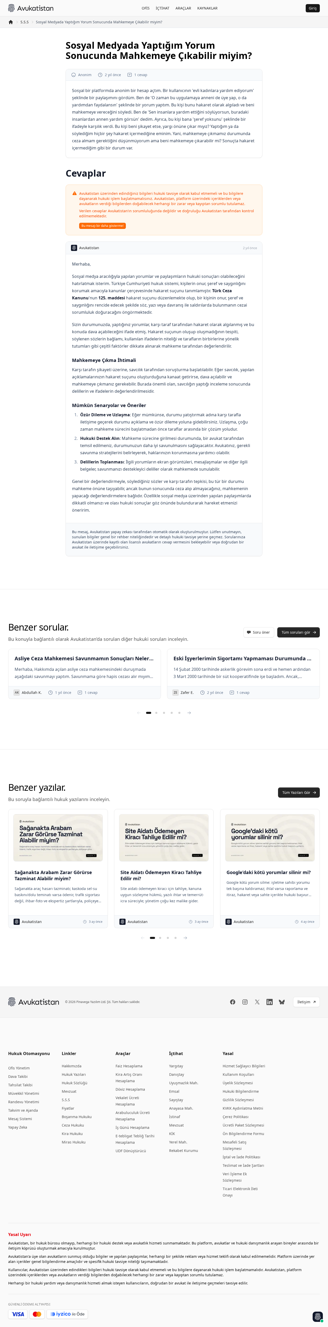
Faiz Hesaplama (129, 1065)
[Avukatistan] (30, 8)
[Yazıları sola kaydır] (142, 937)
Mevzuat (69, 1091)
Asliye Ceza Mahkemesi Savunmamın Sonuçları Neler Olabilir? (85, 658)
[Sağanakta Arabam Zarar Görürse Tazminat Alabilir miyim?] (58, 837)
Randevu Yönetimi (23, 1101)
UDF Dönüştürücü (131, 1150)
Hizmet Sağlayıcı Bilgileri (244, 1065)
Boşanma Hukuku (77, 1116)
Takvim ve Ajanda (23, 1110)
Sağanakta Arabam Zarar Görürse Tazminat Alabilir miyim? (53, 875)
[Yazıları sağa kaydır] (185, 937)
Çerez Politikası (236, 1116)
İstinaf (174, 1116)
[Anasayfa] (10, 22)
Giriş (313, 8)
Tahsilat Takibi (20, 1084)
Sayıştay (176, 1099)
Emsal (174, 1091)
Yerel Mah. (178, 1142)
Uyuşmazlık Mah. (183, 1082)
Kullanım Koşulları (238, 1074)
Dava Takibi (18, 1076)
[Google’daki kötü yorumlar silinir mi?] (269, 837)
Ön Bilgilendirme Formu (243, 1133)
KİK (172, 1133)
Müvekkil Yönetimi (23, 1093)
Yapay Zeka (17, 1127)
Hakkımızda (71, 1065)
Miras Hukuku (74, 1142)
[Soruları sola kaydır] (138, 712)
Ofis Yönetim (19, 1068)
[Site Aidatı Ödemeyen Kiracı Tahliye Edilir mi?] (163, 837)
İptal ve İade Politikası (241, 1156)
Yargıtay (176, 1065)
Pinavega (82, 1002)
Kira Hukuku (72, 1133)
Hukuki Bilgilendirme (241, 1091)
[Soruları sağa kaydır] (189, 712)
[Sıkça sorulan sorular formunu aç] (318, 1317)
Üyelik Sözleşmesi (238, 1082)
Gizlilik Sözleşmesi (238, 1099)
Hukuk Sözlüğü (74, 1082)
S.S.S (24, 21)
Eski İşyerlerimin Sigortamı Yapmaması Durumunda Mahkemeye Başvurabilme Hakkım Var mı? (243, 658)
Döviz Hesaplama (130, 1089)
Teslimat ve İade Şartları (243, 1165)
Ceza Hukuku (73, 1125)
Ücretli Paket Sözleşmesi (243, 1125)
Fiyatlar (68, 1108)
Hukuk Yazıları (74, 1074)
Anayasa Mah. (181, 1108)
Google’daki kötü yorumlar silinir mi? (269, 872)
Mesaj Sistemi (20, 1118)
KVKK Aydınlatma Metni (243, 1108)
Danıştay (176, 1074)
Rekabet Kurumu (183, 1150)
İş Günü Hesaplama (132, 1127)
